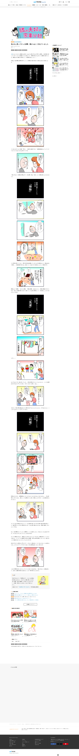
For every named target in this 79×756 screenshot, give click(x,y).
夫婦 (12, 54)
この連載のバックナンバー (30, 604)
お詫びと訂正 (37, 744)
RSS (22, 743)
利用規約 (23, 739)
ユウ (14, 47)
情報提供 (23, 744)
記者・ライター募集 (38, 743)
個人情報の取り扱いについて (39, 739)
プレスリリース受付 (38, 740)
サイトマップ (24, 740)
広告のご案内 (11, 743)
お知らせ (10, 739)
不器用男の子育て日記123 (24, 587)
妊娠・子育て (17, 641)
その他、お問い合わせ (12, 744)
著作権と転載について (12, 740)
